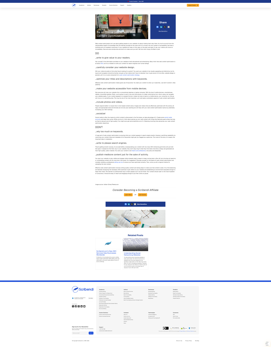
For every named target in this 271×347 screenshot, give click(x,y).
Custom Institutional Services (105, 314)
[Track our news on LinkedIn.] (81, 306)
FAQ (174, 314)
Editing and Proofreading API (154, 318)
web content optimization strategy (129, 75)
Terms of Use (179, 340)
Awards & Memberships (128, 319)
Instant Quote (192, 5)
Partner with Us (127, 316)
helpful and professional (139, 150)
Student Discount (176, 298)
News (125, 323)
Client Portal (175, 316)
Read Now (135, 223)
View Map (91, 298)
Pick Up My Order (176, 318)
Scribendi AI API (151, 316)
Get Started (142, 195)
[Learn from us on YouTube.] (84, 306)
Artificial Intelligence (152, 314)
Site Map (197, 340)
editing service (118, 162)
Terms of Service (190, 331)
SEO (102, 63)
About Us (125, 314)
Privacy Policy (182, 331)
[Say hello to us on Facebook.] (76, 306)
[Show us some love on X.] (73, 306)
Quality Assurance (127, 318)
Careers (125, 321)
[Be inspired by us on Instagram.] (79, 306)
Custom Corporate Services (104, 316)
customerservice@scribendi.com (105, 330)
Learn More (128, 195)
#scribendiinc (163, 31)
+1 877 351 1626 (102, 329)
